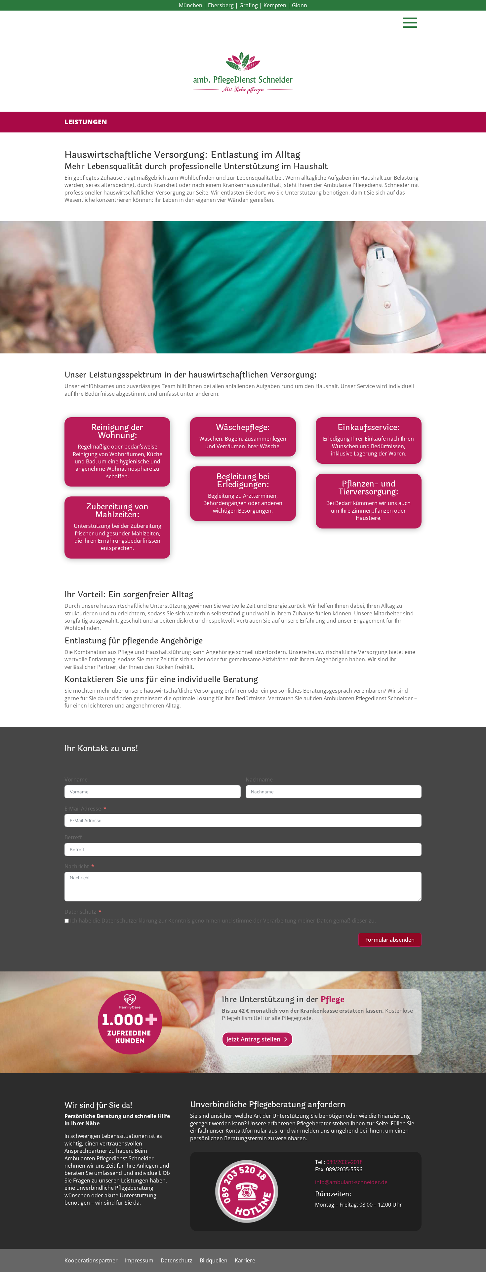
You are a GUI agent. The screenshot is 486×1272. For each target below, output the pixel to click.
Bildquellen (213, 1261)
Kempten (274, 5)
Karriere (245, 1261)
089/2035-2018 (344, 1162)
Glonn (299, 5)
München (190, 5)
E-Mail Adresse (82, 808)
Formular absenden (390, 939)
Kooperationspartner (91, 1261)
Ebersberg (221, 5)
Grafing (248, 5)
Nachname (259, 779)
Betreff (73, 837)
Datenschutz (80, 911)
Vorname (76, 779)
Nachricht (76, 866)
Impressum (139, 1261)
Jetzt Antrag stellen (253, 1039)
